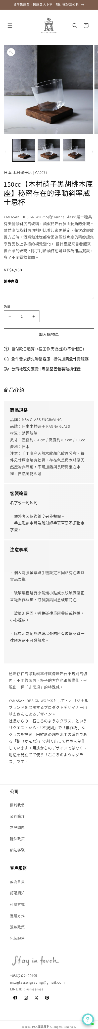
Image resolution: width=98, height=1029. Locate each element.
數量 (7, 306)
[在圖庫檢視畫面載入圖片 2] (48, 150)
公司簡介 (17, 816)
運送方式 (17, 915)
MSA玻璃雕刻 (41, 1026)
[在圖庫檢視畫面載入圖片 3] (74, 150)
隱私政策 (17, 839)
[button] (10, 25)
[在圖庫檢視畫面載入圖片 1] (23, 150)
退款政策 (17, 927)
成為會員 (17, 881)
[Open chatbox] (88, 1019)
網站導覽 (17, 850)
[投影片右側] (92, 151)
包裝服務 (17, 938)
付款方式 (17, 904)
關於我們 (17, 805)
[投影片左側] (5, 151)
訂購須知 (17, 893)
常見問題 (17, 827)
